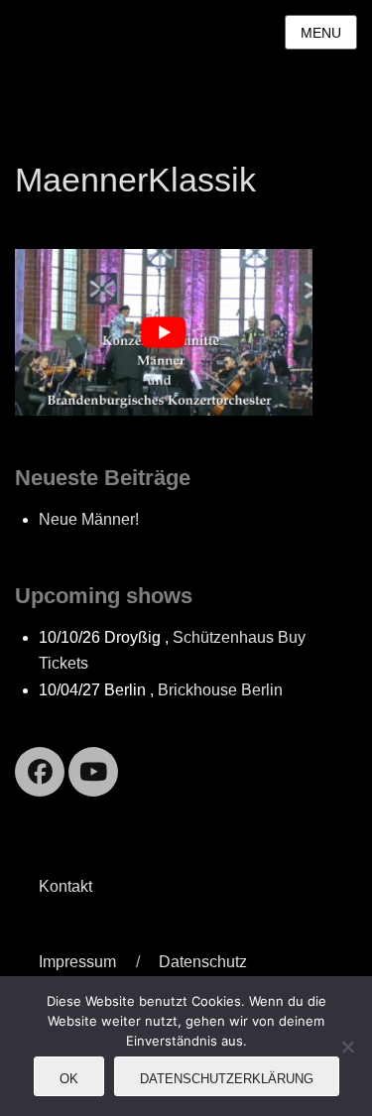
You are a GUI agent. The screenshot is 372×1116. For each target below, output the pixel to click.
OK (69, 1078)
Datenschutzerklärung (226, 1078)
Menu (321, 33)
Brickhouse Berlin (220, 690)
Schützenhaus (223, 637)
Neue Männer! (89, 519)
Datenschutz (203, 961)
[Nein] (347, 1046)
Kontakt (65, 886)
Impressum (77, 961)
